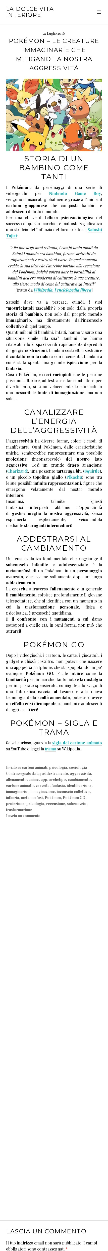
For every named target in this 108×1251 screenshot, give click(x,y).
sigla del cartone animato (77, 742)
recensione (55, 803)
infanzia (12, 797)
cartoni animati (34, 767)
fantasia (58, 785)
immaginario (16, 791)
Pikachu (74, 477)
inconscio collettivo (73, 791)
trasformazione (19, 809)
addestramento (55, 773)
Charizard (17, 471)
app (44, 779)
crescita (42, 785)
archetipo (57, 779)
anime (34, 779)
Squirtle (92, 471)
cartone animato (20, 785)
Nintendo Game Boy (75, 193)
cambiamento (79, 779)
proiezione (15, 803)
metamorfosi (32, 797)
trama (50, 748)
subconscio (76, 803)
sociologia (78, 767)
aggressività (80, 773)
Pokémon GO (74, 797)
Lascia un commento (23, 815)
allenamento (16, 779)
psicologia (58, 767)
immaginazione (42, 791)
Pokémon (53, 797)
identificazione (79, 785)
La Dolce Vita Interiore (30, 12)
